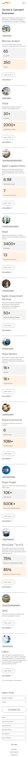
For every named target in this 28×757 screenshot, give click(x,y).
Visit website (6, 79)
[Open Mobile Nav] (23, 3)
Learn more (7, 75)
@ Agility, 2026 (14, 754)
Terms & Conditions (14, 752)
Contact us (14, 709)
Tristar (4, 702)
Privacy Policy (14, 749)
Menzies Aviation (7, 698)
